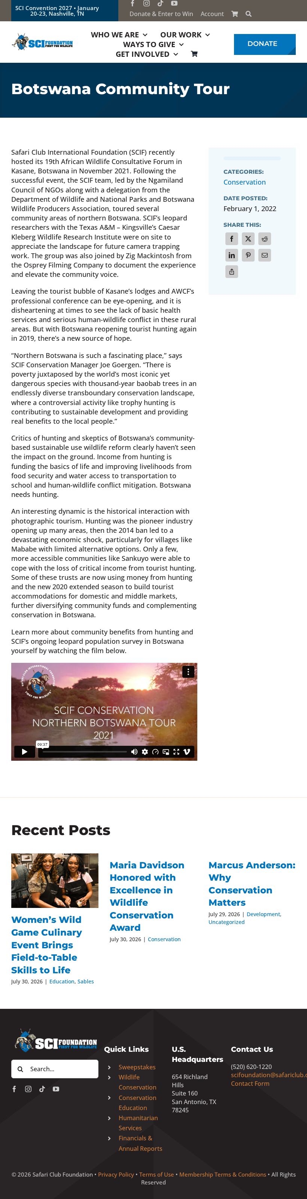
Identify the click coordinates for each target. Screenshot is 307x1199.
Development (263, 914)
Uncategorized (227, 921)
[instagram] (146, 3)
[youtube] (174, 3)
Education (62, 981)
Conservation (245, 181)
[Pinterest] (248, 255)
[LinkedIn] (232, 255)
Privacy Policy (116, 1174)
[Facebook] (232, 239)
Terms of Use (156, 1174)
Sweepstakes (137, 1067)
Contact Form (250, 1083)
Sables (85, 981)
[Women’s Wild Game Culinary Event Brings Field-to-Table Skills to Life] (54, 880)
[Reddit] (264, 239)
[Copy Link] (232, 271)
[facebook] (133, 3)
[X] (248, 239)
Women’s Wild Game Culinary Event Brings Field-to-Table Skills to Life (46, 944)
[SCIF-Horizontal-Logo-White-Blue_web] (54, 1030)
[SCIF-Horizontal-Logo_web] (42, 35)
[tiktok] (160, 3)
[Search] (249, 13)
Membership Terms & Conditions (222, 1174)
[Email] (264, 255)
